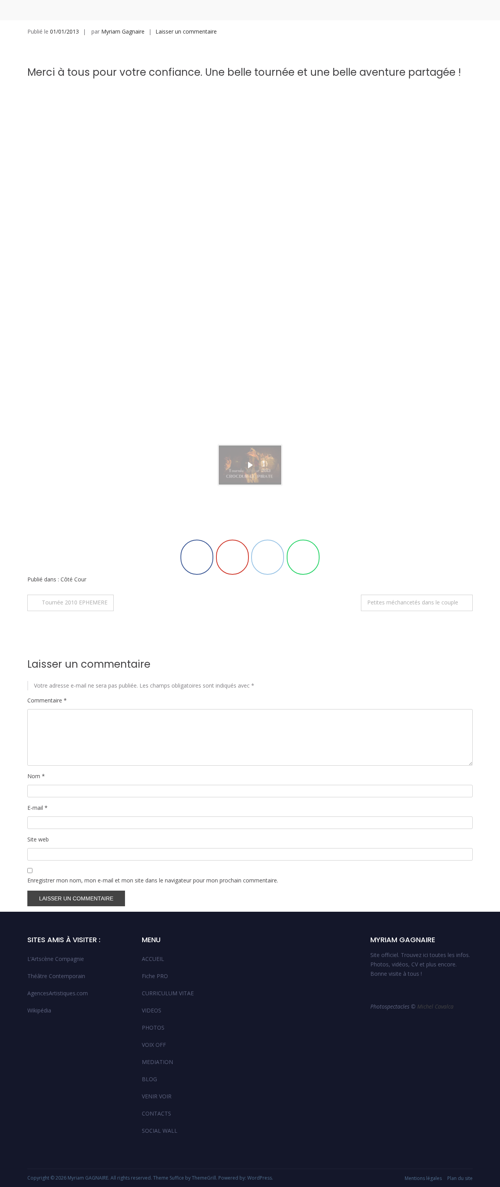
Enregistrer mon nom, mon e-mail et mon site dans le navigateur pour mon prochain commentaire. (152, 880)
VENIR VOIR (156, 1096)
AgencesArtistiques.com (57, 993)
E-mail (37, 807)
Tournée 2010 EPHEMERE (74, 602)
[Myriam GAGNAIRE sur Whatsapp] (303, 557)
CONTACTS (156, 1113)
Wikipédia (39, 1010)
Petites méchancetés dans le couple (412, 602)
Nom (36, 776)
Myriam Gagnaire (123, 31)
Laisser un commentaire (186, 31)
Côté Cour (73, 579)
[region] (250, 298)
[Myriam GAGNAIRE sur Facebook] (196, 557)
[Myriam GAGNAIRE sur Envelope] (267, 557)
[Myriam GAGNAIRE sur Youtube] (232, 557)
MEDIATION (157, 1062)
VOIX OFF (154, 1044)
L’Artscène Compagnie (55, 958)
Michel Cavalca (436, 1006)
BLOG (149, 1079)
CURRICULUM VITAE (168, 993)
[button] (250, 465)
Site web (38, 839)
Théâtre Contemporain (56, 976)
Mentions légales (423, 1178)
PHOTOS (153, 1027)
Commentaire (47, 700)
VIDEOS (151, 1010)
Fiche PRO (155, 976)
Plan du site (460, 1178)
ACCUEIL (153, 958)
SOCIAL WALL (159, 1130)
